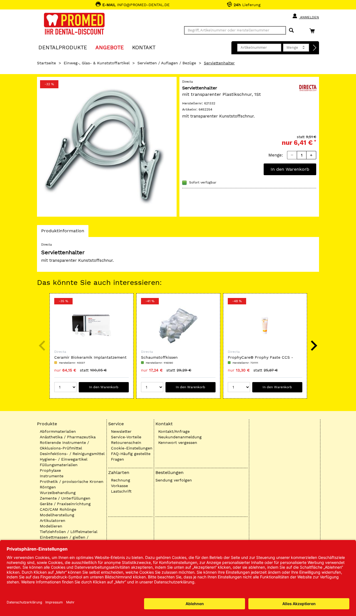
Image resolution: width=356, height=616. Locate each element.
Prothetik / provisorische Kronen (71, 481)
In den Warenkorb (290, 169)
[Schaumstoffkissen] (178, 325)
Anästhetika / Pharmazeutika (68, 437)
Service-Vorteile (126, 437)
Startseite (46, 63)
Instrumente (51, 476)
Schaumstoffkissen (159, 357)
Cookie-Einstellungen (131, 448)
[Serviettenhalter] (107, 147)
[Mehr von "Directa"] (308, 87)
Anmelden (309, 17)
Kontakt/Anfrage (174, 431)
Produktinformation (62, 232)
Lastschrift (121, 491)
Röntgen (48, 487)
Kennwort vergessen (177, 442)
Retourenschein (126, 442)
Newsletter (121, 431)
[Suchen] (291, 30)
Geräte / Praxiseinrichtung (65, 504)
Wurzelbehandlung (58, 492)
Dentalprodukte (62, 47)
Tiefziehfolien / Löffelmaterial (68, 531)
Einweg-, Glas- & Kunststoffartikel (97, 63)
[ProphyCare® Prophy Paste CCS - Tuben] (265, 325)
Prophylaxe (50, 470)
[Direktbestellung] (315, 48)
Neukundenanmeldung (180, 437)
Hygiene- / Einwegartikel (63, 459)
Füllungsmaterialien (59, 465)
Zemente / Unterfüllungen (65, 498)
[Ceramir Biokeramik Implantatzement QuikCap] (91, 325)
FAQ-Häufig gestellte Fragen (130, 456)
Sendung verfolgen (173, 480)
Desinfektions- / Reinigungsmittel (72, 453)
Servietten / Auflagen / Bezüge (166, 63)
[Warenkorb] (313, 30)
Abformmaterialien (58, 431)
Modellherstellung (57, 515)
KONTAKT (143, 47)
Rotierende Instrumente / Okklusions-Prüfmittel (64, 445)
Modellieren (51, 526)
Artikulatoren (52, 520)
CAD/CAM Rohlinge (58, 509)
